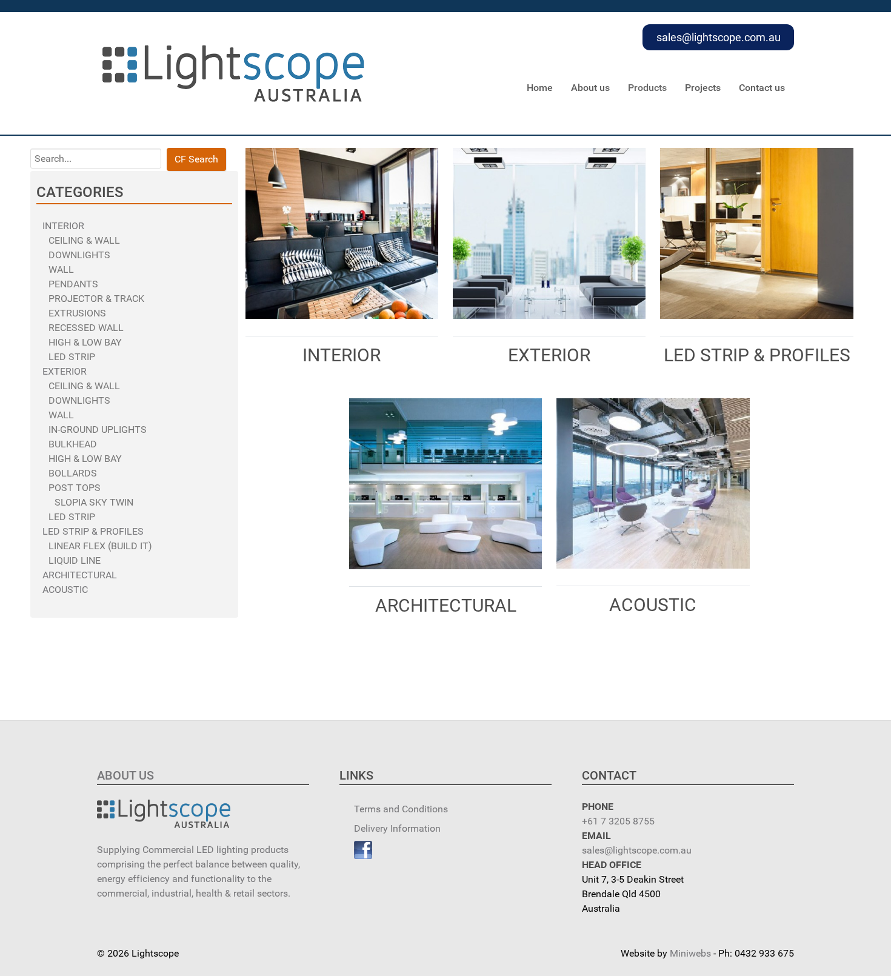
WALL (61, 269)
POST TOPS (74, 487)
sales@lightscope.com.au (718, 37)
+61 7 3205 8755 (618, 821)
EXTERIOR (64, 371)
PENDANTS (73, 284)
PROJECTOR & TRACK (96, 298)
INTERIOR (63, 226)
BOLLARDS (72, 473)
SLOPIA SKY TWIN (94, 502)
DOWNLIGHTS (79, 255)
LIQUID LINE (74, 560)
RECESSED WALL (86, 327)
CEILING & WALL (84, 240)
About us (125, 775)
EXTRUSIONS (77, 313)
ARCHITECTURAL (79, 575)
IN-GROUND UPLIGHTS (97, 429)
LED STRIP (71, 357)
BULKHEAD (72, 444)
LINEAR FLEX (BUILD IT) (100, 546)
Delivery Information (397, 828)
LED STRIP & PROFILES (93, 531)
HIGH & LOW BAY (85, 342)
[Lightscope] (233, 72)
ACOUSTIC (65, 589)
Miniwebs (690, 953)
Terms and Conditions (401, 809)
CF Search (196, 159)
